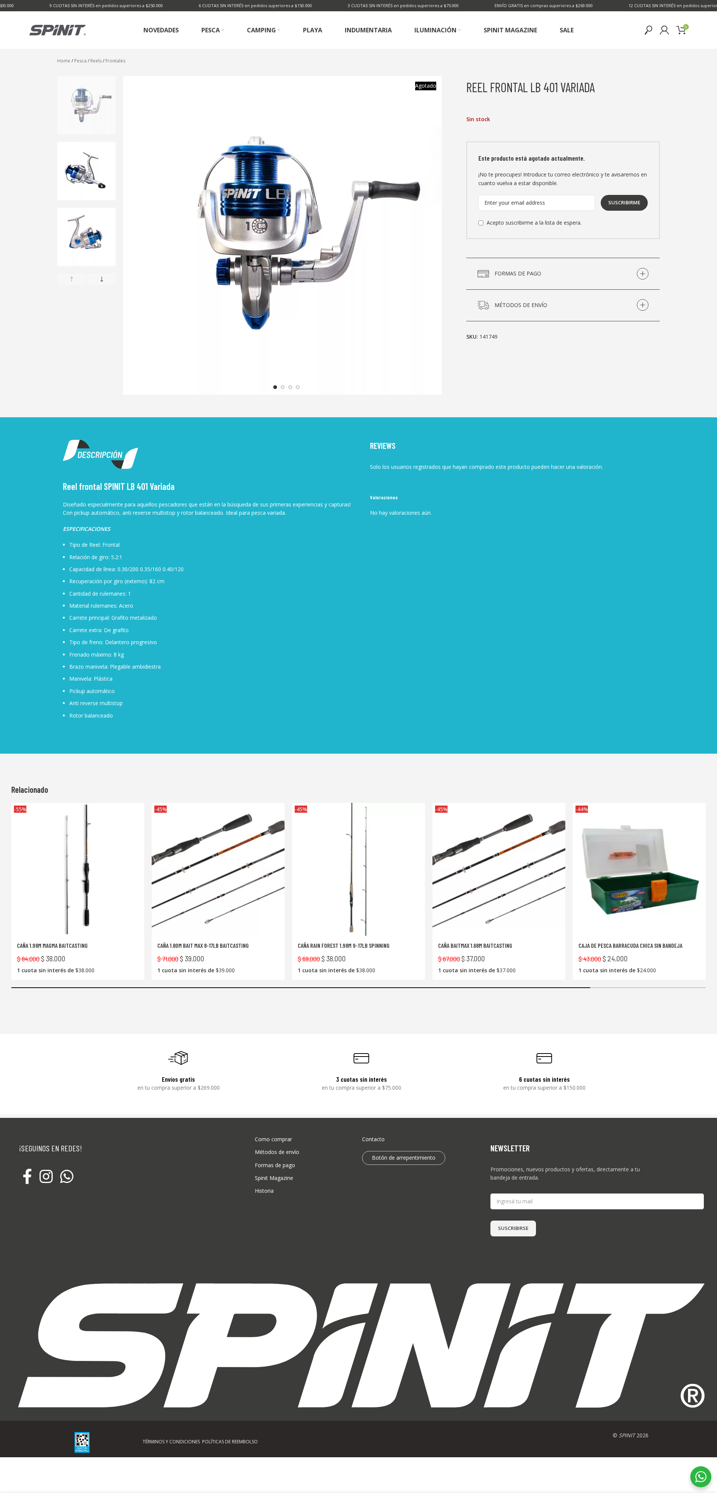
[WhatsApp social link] (66, 1177)
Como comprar (273, 1139)
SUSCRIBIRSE (513, 1228)
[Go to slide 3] (290, 387)
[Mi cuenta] (664, 30)
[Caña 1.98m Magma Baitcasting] (77, 869)
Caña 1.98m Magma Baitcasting (52, 945)
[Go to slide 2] (283, 387)
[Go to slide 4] (298, 387)
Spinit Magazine (274, 1177)
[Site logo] (57, 29)
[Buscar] (648, 30)
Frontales (115, 61)
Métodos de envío (277, 1151)
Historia (264, 1190)
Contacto (373, 1139)
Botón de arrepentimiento (403, 1157)
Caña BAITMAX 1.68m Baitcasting (475, 945)
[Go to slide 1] (275, 387)
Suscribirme (624, 202)
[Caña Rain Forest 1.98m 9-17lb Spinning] (358, 869)
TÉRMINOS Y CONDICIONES (171, 1441)
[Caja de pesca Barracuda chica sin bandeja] (639, 869)
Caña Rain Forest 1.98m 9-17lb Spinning (344, 945)
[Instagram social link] (46, 1177)
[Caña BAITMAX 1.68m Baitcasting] (498, 869)
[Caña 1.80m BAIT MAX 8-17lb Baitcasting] (218, 869)
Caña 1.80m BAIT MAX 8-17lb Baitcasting (203, 945)
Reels (96, 61)
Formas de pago (275, 1165)
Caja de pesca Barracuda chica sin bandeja (630, 945)
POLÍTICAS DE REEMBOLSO (230, 1441)
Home (63, 61)
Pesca (80, 61)
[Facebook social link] (27, 1177)
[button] (71, 279)
